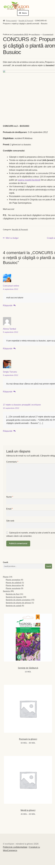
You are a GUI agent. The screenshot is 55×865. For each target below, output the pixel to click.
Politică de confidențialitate (15, 847)
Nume (9, 497)
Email (9, 509)
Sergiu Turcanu (10, 372)
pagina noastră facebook (29, 180)
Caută (5, 562)
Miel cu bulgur (12, 238)
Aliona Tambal (9, 329)
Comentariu (12, 462)
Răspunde (7, 305)
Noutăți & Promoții (26, 21)
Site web (10, 521)
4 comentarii (48, 34)
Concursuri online (11, 286)
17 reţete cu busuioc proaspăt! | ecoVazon (22, 405)
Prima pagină (11, 21)
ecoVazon (35, 34)
